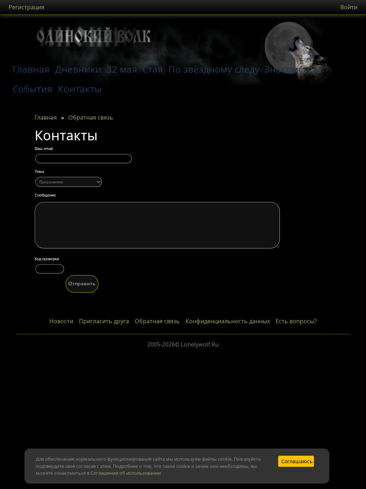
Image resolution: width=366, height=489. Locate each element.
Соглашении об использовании (125, 473)
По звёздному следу (213, 69)
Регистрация (26, 7)
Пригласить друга (104, 321)
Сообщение (45, 195)
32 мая (122, 69)
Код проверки (47, 259)
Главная (46, 117)
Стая (152, 69)
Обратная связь (90, 117)
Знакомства (291, 69)
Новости (61, 321)
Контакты (80, 88)
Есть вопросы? (296, 321)
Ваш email (44, 148)
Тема (39, 171)
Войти (348, 7)
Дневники (78, 69)
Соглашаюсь (296, 461)
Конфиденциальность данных (228, 321)
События (33, 88)
